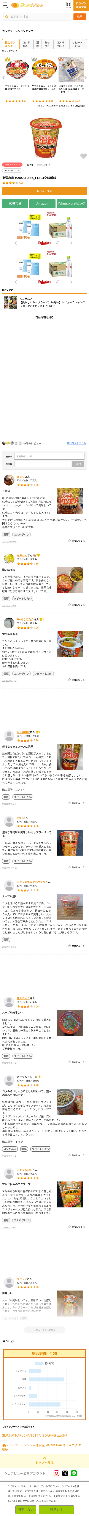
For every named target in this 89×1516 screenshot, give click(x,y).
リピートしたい (77, 44)
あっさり (47, 44)
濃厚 (37, 44)
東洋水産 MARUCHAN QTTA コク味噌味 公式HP (34, 1435)
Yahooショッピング (71, 203)
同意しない (26, 1509)
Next (84, 77)
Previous (4, 77)
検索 (79, 16)
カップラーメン (19, 1445)
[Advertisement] (44, 367)
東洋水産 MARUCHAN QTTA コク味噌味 (41, 1447)
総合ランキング (10, 44)
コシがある (26, 44)
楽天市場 (15, 203)
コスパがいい (60, 44)
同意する (56, 1509)
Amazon (42, 203)
